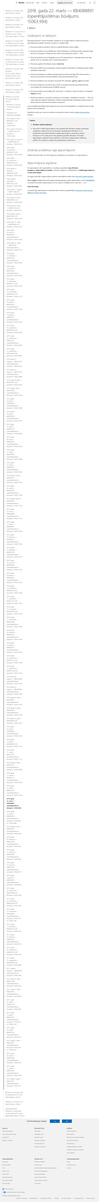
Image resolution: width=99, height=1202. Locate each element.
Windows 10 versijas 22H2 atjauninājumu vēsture (14, 12)
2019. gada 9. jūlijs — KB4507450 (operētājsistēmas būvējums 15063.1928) (14, 391)
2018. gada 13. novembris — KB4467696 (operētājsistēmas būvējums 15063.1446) (14, 622)
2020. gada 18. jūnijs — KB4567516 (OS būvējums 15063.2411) (14, 208)
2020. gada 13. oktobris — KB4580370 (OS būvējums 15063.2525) (14, 171)
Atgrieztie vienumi (39, 1137)
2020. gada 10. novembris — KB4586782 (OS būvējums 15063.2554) (14, 161)
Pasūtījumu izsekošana (40, 1140)
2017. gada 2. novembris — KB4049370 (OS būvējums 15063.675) (14, 927)
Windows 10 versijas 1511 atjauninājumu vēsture (14, 1103)
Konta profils (37, 1131)
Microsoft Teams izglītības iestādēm (75, 1137)
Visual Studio (38, 1183)
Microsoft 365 (30, 2)
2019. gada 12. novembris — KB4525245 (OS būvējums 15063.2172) (14, 292)
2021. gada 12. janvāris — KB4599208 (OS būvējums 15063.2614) (14, 141)
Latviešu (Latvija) (9, 1189)
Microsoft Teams (6, 1183)
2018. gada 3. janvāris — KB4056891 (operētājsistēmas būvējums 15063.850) (14, 880)
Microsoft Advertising (7, 1177)
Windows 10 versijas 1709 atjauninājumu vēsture (14, 91)
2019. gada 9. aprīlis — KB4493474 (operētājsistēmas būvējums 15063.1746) (14, 502)
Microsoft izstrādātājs (40, 1161)
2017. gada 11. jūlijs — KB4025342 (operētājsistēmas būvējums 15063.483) (14, 992)
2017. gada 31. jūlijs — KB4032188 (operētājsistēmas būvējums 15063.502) (14, 982)
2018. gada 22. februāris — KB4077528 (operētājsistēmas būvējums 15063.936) (14, 841)
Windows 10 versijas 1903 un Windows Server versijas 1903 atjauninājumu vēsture (14, 61)
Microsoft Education (71, 1131)
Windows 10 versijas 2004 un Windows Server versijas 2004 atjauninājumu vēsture (14, 43)
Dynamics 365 (5, 1171)
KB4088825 (90, 180)
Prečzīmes (56, 1198)
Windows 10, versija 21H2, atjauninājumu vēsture (14, 19)
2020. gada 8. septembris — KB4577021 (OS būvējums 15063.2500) (14, 182)
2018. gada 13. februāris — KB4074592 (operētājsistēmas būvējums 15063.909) (14, 854)
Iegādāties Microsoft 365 (65, 2)
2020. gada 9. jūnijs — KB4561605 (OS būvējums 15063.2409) (14, 216)
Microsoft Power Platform (40, 1177)
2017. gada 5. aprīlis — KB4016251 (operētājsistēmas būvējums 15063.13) (14, 1082)
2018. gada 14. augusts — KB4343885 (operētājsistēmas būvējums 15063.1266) (14, 690)
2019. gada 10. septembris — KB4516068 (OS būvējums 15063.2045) (14, 352)
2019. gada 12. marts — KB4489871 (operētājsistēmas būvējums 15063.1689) (14, 526)
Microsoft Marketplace (40, 1174)
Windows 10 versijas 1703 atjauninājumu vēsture (12, 99)
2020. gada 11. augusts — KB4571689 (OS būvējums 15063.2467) (14, 191)
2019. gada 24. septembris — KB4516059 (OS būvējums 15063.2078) (14, 328)
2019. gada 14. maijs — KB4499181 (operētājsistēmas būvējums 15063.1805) (14, 467)
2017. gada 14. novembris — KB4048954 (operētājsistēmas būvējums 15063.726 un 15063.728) (14, 915)
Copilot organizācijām (7, 1131)
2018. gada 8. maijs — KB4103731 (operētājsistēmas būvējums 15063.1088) (14, 766)
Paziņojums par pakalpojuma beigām (14, 114)
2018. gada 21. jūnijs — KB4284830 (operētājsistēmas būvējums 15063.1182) (14, 731)
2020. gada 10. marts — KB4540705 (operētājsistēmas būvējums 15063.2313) (14, 246)
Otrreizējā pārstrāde (39, 1143)
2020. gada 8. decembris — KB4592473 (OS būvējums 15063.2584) (14, 151)
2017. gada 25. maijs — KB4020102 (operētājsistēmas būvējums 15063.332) (14, 1032)
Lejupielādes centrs (39, 1134)
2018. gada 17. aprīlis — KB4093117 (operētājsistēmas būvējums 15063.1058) (14, 777)
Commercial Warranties (40, 1146)
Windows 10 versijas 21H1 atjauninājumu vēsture (14, 26)
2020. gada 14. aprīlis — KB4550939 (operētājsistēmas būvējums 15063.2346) (14, 234)
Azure (3, 1168)
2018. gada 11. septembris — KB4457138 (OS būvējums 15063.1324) (14, 669)
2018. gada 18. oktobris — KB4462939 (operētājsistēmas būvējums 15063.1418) (14, 634)
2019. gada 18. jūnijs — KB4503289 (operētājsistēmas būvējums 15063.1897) (14, 416)
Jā (54, 1121)
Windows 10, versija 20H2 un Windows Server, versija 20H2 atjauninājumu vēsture (15, 34)
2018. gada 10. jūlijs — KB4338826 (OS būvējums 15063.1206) (14, 720)
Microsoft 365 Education (72, 1140)
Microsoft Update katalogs (84, 176)
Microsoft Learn (38, 1165)
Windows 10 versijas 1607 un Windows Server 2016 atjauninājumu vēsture (14, 1094)
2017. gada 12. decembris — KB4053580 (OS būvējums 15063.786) (14, 891)
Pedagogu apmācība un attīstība (74, 1146)
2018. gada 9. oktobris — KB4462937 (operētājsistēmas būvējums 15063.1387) (14, 647)
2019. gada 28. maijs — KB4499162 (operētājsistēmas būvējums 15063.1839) (14, 441)
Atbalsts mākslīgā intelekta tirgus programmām (46, 1168)
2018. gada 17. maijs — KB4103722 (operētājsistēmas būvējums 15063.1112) (14, 754)
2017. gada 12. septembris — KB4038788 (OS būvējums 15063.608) (14, 961)
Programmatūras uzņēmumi (41, 1180)
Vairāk (52, 2)
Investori (69, 1168)
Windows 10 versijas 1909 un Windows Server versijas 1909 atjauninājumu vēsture (14, 52)
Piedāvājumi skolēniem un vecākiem (75, 1149)
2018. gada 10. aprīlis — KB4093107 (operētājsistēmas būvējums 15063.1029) (14, 790)
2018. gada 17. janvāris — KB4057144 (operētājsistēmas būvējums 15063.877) (14, 867)
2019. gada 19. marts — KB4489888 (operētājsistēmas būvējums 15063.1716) (14, 513)
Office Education (70, 1143)
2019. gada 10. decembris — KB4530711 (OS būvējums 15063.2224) (14, 282)
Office (37, 2)
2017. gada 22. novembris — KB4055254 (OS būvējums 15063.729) (14, 902)
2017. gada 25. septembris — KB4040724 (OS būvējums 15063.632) (14, 950)
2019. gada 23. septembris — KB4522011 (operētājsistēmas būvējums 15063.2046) (14, 340)
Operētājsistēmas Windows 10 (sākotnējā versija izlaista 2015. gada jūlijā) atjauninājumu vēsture (14, 1112)
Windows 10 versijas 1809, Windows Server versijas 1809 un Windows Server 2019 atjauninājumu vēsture (14, 73)
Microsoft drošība (6, 1165)
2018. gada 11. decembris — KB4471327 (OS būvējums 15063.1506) (14, 599)
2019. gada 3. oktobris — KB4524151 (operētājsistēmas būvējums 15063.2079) (14, 317)
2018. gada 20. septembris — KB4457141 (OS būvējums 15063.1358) (14, 659)
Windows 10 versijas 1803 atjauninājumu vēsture (14, 84)
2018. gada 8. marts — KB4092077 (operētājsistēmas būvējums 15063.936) (14, 830)
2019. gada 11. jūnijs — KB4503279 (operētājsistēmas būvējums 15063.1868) (14, 429)
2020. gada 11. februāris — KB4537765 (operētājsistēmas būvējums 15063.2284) (14, 258)
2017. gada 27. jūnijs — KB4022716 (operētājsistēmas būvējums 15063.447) (14, 1004)
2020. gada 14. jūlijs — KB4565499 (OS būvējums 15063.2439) (14, 199)
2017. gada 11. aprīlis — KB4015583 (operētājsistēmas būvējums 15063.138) (14, 1070)
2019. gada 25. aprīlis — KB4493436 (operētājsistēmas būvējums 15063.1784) (14, 490)
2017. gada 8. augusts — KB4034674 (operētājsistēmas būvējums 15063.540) (14, 971)
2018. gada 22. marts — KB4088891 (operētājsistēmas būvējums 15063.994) (14, 803)
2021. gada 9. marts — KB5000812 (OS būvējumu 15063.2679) (14, 121)
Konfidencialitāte (34, 1198)
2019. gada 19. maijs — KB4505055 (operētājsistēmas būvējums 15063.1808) (14, 454)
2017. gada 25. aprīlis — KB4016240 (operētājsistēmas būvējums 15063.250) (14, 1058)
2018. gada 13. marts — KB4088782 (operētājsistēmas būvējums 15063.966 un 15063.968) (14, 817)
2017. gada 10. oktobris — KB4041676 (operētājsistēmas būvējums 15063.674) (14, 939)
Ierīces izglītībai (70, 1134)
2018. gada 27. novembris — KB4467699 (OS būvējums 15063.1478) (14, 610)
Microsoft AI (5, 1161)
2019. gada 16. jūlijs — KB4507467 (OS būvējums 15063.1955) (14, 382)
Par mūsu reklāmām (66, 1198)
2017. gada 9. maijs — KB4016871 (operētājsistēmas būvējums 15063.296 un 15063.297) (14, 1045)
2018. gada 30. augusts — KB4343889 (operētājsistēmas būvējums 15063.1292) (14, 680)
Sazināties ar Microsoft (21, 1198)
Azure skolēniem (71, 1153)
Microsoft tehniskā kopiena (41, 1171)
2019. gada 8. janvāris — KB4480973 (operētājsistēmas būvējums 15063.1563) (14, 577)
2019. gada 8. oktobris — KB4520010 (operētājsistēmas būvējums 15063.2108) (14, 304)
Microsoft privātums (71, 1165)
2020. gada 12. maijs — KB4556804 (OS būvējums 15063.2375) (14, 224)
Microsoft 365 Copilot (7, 1180)
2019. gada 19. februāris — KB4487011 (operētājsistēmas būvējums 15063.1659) (14, 539)
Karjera (68, 1161)
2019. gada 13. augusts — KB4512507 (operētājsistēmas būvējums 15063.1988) (14, 373)
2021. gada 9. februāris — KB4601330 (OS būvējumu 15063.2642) (14, 132)
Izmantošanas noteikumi (46, 1198)
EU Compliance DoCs (78, 1198)
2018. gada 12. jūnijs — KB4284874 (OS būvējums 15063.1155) (14, 742)
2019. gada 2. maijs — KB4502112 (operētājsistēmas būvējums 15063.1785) (14, 478)
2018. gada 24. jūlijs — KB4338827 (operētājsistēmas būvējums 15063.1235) (14, 700)
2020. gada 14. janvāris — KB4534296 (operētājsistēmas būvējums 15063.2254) (14, 270)
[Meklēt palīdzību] (89, 2)
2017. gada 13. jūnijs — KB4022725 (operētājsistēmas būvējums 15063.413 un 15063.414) (14, 1018)
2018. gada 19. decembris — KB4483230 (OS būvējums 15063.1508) (14, 589)
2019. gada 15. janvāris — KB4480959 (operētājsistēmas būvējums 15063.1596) (14, 565)
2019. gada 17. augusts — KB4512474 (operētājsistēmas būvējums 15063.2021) (14, 362)
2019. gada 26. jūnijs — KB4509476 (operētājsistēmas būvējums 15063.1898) (14, 403)
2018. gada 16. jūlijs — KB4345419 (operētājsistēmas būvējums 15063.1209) (14, 711)
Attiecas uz (32, 28)
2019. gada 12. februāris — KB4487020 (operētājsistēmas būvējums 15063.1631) (14, 552)
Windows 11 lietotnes (7, 1140)
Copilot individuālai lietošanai (9, 1134)
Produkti (44, 2)
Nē (67, 1121)
